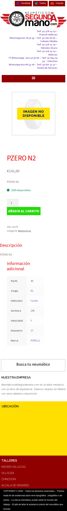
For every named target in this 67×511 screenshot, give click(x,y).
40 (32, 281)
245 (33, 310)
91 (32, 290)
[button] (33, 78)
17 (32, 330)
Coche (34, 300)
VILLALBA (7, 473)
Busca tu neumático (33, 364)
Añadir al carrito (23, 211)
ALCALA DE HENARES (15, 485)
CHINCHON (8, 479)
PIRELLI (35, 340)
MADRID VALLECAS (13, 466)
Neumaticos (24, 230)
